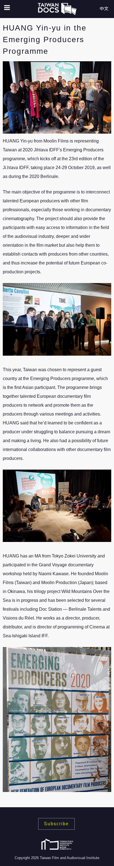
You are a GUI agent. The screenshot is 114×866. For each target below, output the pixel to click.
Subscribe (56, 823)
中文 (104, 8)
